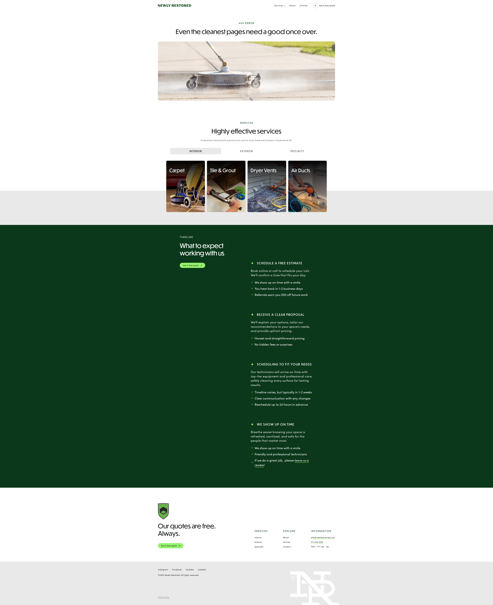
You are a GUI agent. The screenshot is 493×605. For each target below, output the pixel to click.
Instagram (163, 569)
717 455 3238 (317, 542)
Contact (287, 546)
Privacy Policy (163, 597)
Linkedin (202, 569)
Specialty (297, 151)
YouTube (190, 569)
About (293, 5)
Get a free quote (169, 545)
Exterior (246, 151)
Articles (304, 5)
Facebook (177, 569)
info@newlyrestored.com (323, 537)
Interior (195, 151)
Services (278, 5)
